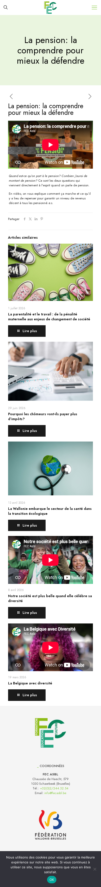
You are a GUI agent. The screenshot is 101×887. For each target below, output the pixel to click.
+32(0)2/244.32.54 (54, 788)
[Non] (94, 869)
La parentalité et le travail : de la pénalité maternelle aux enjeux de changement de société (49, 317)
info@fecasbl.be (55, 793)
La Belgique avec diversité (30, 683)
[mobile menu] (94, 7)
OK (52, 880)
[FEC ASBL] (50, 7)
